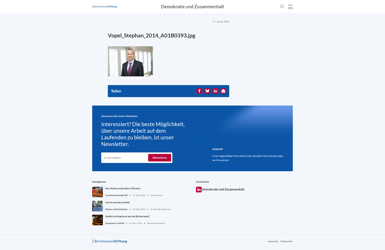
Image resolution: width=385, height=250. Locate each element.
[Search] (282, 6)
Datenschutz (286, 241)
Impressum (367, 96)
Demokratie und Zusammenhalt (192, 6)
